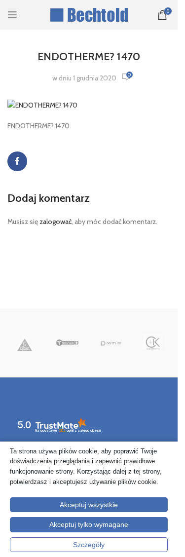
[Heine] (25, 343)
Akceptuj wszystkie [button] (89, 505)
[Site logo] (89, 13)
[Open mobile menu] (12, 15)
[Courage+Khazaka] (153, 343)
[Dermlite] (110, 343)
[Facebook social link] (17, 161)
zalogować (55, 221)
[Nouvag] (67, 343)
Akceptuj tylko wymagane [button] (88, 524)
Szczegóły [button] (89, 545)
